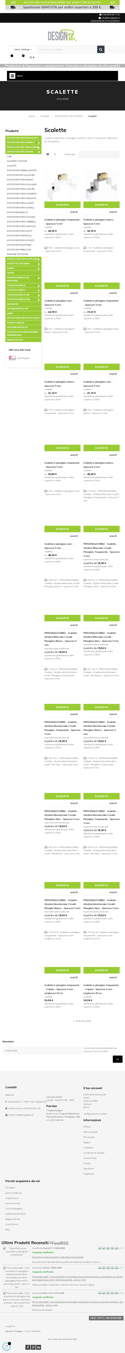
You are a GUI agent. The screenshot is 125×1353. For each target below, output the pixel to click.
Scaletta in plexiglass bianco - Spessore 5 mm (99, 221)
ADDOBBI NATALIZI (17, 327)
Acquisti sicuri (12, 1198)
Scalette (11, 165)
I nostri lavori (11, 1224)
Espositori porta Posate (20, 240)
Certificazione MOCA (15, 1213)
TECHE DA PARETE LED (18, 299)
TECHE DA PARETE (16, 289)
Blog (7, 1229)
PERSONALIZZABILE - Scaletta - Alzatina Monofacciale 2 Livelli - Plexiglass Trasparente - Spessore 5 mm (62, 728)
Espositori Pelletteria (19, 244)
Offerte (87, 1126)
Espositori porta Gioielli (20, 207)
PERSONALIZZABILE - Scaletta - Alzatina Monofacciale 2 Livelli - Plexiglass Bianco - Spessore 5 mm (100, 728)
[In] (38, 1347)
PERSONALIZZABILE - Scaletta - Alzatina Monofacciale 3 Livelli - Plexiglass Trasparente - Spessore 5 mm (101, 817)
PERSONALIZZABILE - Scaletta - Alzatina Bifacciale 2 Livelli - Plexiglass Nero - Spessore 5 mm (101, 636)
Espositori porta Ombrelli (21, 221)
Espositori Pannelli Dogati (21, 170)
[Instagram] (33, 1347)
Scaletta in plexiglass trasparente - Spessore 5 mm (61, 221)
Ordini (86, 1097)
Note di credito (90, 1100)
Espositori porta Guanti (20, 203)
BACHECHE (12, 304)
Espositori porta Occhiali (21, 216)
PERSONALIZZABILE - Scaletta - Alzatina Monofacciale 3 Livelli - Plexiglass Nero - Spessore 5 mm (101, 904)
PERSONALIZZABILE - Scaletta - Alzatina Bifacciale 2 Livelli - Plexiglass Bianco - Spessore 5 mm (61, 639)
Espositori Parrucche (19, 249)
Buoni (86, 1107)
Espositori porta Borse (20, 179)
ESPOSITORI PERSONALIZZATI (22, 137)
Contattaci (88, 1147)
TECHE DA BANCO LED (18, 294)
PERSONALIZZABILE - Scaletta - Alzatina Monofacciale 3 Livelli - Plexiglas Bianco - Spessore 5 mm (62, 904)
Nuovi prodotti (90, 1131)
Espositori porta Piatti (19, 230)
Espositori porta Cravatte (21, 198)
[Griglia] (47, 154)
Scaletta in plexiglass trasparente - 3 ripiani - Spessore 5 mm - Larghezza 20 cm (100, 989)
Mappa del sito (12, 1219)
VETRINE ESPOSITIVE (17, 308)
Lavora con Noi (12, 1203)
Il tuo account (92, 1088)
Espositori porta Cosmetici (22, 193)
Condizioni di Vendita (93, 1152)
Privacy (87, 1163)
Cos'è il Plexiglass (14, 1208)
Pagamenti (88, 1173)
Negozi (86, 1142)
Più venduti (89, 1137)
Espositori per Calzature (21, 175)
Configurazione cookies (95, 1113)
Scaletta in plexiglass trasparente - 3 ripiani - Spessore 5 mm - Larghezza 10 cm (61, 989)
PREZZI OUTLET (15, 339)
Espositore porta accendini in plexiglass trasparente (57, 1257)
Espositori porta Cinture (21, 188)
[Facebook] (27, 1347)
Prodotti (12, 131)
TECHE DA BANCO (16, 285)
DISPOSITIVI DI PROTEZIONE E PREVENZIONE (22, 333)
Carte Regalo (23, 358)
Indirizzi (87, 1104)
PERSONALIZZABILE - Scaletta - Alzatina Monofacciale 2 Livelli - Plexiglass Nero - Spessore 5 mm (62, 815)
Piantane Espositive (17, 254)
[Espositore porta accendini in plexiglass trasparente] (16, 1251)
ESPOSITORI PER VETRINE (20, 151)
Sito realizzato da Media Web (62, 1339)
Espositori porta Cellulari (21, 184)
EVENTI (10, 268)
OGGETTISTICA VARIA (18, 263)
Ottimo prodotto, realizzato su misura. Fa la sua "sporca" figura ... (64, 1284)
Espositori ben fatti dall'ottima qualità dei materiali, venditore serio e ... (66, 1262)
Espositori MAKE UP (17, 212)
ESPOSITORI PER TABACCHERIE (23, 147)
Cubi (9, 156)
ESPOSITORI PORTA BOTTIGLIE (23, 317)
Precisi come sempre (42, 1309)
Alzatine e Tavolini (17, 161)
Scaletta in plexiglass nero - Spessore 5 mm (59, 302)
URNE (10, 313)
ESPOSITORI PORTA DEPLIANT (22, 258)
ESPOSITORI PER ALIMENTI (21, 142)
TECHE (10, 272)
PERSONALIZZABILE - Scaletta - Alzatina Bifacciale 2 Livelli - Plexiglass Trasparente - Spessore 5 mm (101, 549)
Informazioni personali (94, 1094)
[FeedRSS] (59, 1242)
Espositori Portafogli (19, 235)
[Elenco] (55, 154)
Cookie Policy (90, 1158)
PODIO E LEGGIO (15, 322)
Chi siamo (10, 1187)
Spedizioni (88, 1168)
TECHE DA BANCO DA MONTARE (18, 279)
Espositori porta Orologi (21, 226)
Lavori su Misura (13, 1192)
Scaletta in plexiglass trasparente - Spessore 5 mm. (100, 302)
